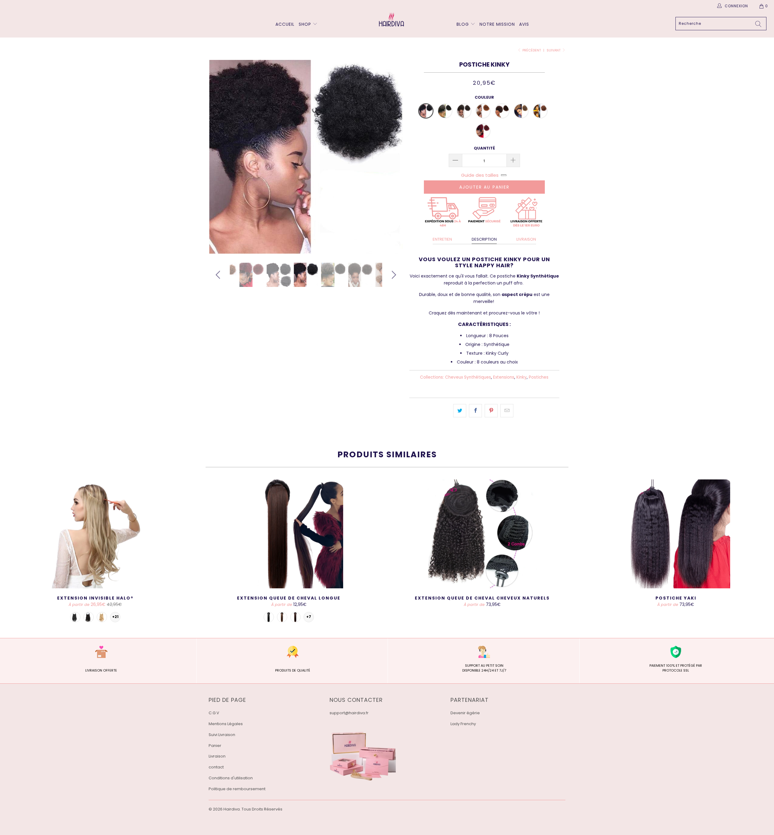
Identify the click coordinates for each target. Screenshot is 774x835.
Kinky (521, 377)
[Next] (393, 157)
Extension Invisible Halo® (95, 533)
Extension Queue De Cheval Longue (289, 533)
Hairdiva (231, 809)
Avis (524, 24)
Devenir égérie (465, 713)
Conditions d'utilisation (231, 778)
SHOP (305, 24)
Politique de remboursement (237, 789)
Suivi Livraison (222, 735)
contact (216, 767)
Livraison (217, 756)
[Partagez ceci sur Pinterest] (491, 410)
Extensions (503, 377)
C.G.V (214, 713)
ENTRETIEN (442, 239)
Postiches (538, 377)
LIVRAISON (526, 239)
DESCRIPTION (484, 239)
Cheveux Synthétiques (468, 377)
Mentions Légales (226, 724)
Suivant (554, 50)
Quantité (484, 148)
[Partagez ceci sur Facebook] (475, 410)
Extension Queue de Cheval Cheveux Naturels (482, 533)
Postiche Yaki (675, 533)
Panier (215, 745)
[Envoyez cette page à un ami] (506, 410)
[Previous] (219, 157)
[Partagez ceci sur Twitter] (459, 410)
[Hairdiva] (390, 19)
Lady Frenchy (463, 724)
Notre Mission (497, 24)
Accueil (284, 24)
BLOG (463, 24)
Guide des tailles (480, 175)
